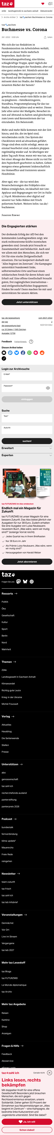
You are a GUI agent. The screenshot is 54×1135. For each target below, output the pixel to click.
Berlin (5, 635)
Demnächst (7, 923)
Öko (4, 608)
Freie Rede (7, 854)
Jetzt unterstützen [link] (27, 302)
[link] (4, 11)
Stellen (5, 745)
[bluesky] (25, 583)
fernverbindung (9, 834)
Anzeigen (6, 1033)
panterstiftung (9, 799)
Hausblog (7, 731)
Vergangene (8, 943)
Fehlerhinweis (20, 341)
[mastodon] (18, 583)
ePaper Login (9, 1067)
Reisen (5, 1013)
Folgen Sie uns (8, 582)
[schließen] (49, 1073)
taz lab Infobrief (10, 902)
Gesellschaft (8, 615)
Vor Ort (5, 929)
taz (8, 574)
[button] (50, 3)
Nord (4, 642)
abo (4, 772)
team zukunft (8, 882)
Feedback (7, 1054)
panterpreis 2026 (10, 806)
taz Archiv (7, 991)
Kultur (5, 622)
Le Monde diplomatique (14, 985)
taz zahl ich (7, 786)
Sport (4, 629)
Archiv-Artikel (10, 17)
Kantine (6, 1020)
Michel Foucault (10, 704)
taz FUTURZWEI (10, 978)
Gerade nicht (39, 1073)
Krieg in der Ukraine (12, 697)
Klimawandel (8, 683)
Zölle (4, 670)
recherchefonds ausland (14, 793)
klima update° (9, 841)
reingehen (7, 861)
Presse (5, 752)
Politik (5, 602)
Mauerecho (7, 847)
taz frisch (6, 888)
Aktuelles (6, 724)
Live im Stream (9, 936)
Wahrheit (6, 649)
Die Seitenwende (10, 738)
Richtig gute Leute (11, 690)
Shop (4, 1026)
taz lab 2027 (8, 950)
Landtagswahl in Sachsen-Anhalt (19, 677)
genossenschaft (10, 779)
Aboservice (7, 1061)
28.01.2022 (47, 318)
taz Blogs (6, 971)
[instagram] (31, 583)
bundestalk (7, 827)
